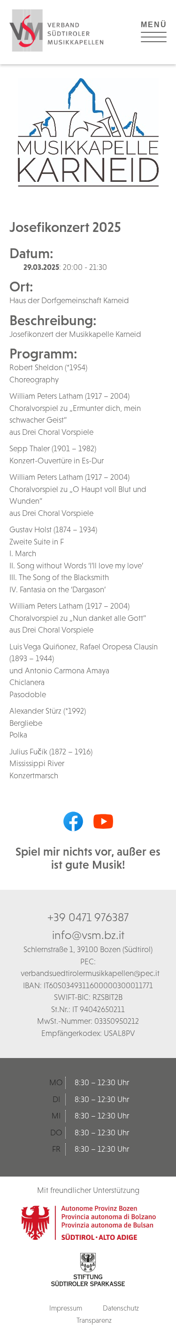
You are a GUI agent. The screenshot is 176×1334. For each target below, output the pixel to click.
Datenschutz (121, 1308)
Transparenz (94, 1320)
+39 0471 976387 (88, 917)
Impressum (65, 1308)
